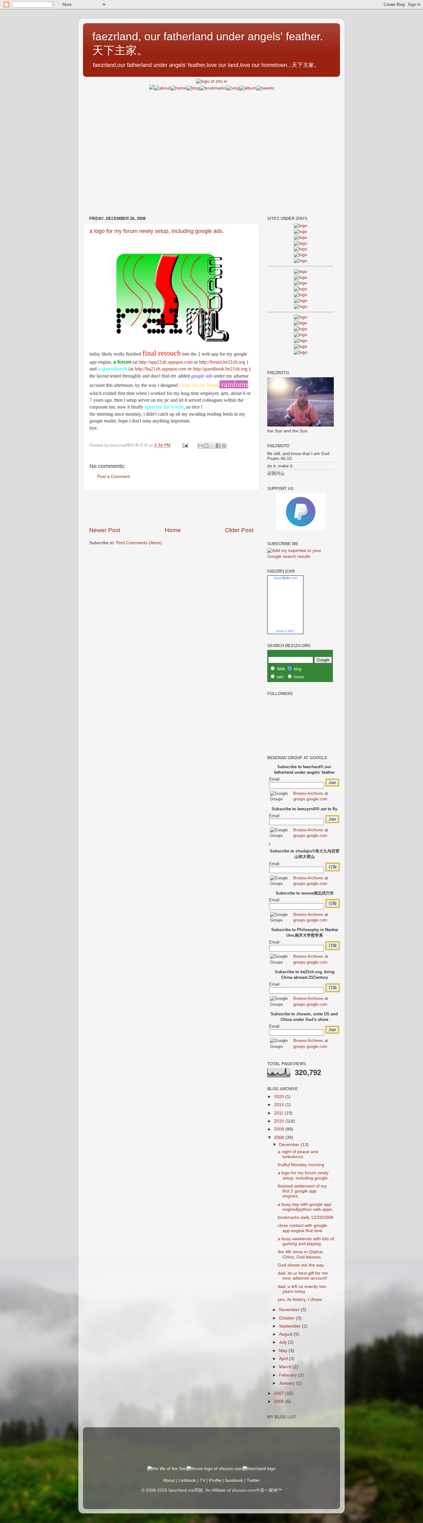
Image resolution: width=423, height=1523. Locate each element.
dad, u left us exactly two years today (302, 1289)
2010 (279, 1121)
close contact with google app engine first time (302, 1228)
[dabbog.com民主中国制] (300, 328)
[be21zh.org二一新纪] (300, 225)
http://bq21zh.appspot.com (160, 368)
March (286, 1366)
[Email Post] (184, 445)
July (283, 1342)
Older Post (239, 530)
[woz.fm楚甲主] (300, 352)
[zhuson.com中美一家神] (300, 283)
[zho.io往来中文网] (300, 237)
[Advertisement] (211, 134)
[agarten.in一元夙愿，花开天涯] (300, 254)
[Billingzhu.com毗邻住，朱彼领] (300, 277)
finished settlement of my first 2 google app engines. (302, 1191)
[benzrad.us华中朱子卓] (300, 231)
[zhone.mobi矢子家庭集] (300, 294)
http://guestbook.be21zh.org (220, 368)
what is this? (285, 631)
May (284, 1350)
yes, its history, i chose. (300, 1299)
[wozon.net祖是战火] (300, 317)
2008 (279, 1137)
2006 (279, 1401)
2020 (279, 1096)
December (290, 1144)
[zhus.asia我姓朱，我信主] (300, 249)
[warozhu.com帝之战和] (300, 346)
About (169, 1480)
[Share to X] (212, 446)
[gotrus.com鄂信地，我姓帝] (300, 271)
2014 (279, 1104)
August (286, 1334)
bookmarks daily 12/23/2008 (305, 1217)
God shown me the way (301, 1265)
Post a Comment (113, 476)
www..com (285, 578)
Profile (215, 1480)
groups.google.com (310, 799)
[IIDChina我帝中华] (300, 289)
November (290, 1309)
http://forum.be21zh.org (222, 362)
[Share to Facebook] (218, 446)
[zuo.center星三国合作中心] (300, 340)
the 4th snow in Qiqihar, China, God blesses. (301, 1254)
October (287, 1318)
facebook (234, 1480)
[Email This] (200, 446)
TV (202, 1480)
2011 (279, 1113)
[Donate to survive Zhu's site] (300, 529)
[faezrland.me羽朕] (300, 243)
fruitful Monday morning (301, 1164)
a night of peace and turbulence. (298, 1154)
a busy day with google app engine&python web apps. (305, 1207)
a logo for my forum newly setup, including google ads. (156, 231)
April (284, 1358)
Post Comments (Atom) (139, 542)
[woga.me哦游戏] (300, 334)
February (288, 1375)
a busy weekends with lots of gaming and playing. (306, 1241)
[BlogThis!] (206, 446)
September (290, 1326)
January (287, 1383)
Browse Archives (308, 793)
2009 (279, 1129)
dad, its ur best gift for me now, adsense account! (303, 1275)
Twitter (253, 1480)
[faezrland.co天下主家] (300, 323)
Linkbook (187, 1480)
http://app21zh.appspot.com (166, 362)
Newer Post (104, 530)
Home (173, 530)
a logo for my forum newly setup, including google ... (305, 1175)
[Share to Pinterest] (224, 446)
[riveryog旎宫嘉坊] (300, 260)
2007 (279, 1393)
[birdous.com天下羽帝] (300, 306)
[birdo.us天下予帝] (300, 300)
